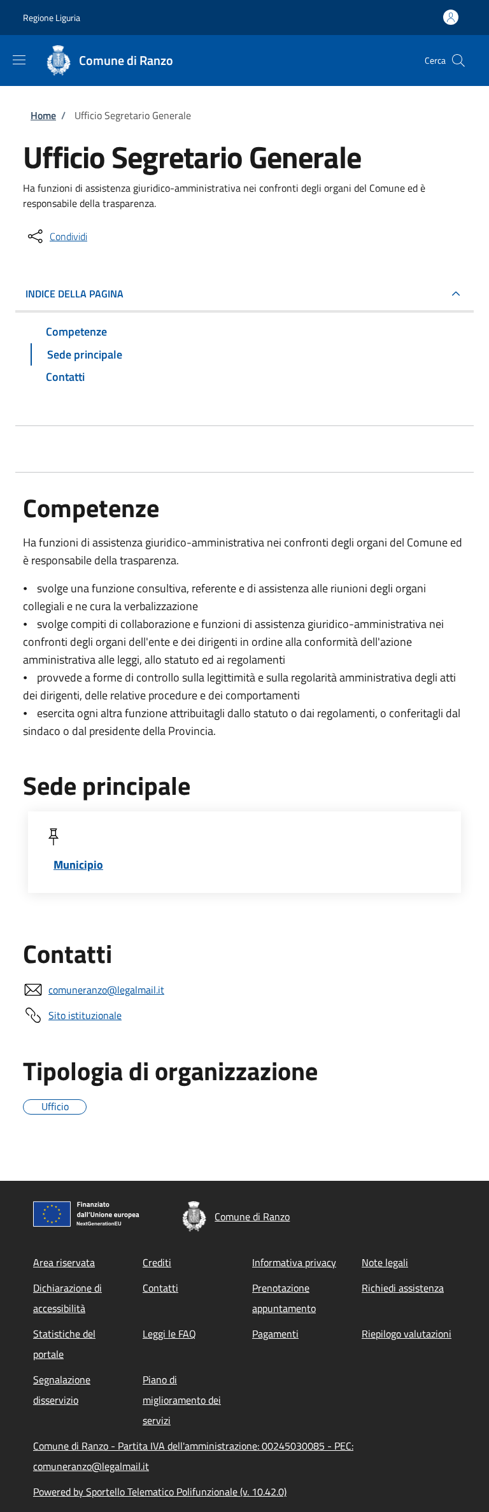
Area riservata (64, 1262)
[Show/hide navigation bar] (19, 60)
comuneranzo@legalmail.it (106, 989)
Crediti (157, 1262)
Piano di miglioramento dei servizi (182, 1400)
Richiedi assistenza (403, 1287)
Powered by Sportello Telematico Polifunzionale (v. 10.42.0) (160, 1491)
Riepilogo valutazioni (406, 1333)
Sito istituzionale (85, 1015)
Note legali (385, 1262)
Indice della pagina (74, 293)
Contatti (160, 1287)
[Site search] (458, 60)
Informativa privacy (294, 1262)
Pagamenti (275, 1333)
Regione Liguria (51, 17)
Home (43, 115)
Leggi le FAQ (169, 1333)
